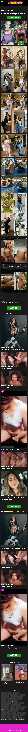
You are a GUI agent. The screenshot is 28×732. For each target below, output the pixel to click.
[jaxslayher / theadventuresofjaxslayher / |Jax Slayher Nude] (14, 483)
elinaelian (4, 699)
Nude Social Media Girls (7, 347)
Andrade (4, 693)
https (25, 713)
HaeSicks (10, 711)
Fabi (20, 699)
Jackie (8, 717)
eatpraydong (14, 697)
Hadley (3, 711)
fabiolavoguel (5, 707)
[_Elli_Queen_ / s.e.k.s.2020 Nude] (7, 672)
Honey (19, 713)
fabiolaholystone (6, 705)
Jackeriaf (4, 303)
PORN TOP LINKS (10, 730)
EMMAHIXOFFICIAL (13, 699)
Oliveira (15, 719)
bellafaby (16, 693)
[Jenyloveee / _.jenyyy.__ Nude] (14, 419)
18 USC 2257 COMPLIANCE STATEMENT (18, 729)
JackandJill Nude (6, 369)
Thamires (22, 719)
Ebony (21, 697)
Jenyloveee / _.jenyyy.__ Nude (10, 449)
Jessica (14, 717)
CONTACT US (5, 729)
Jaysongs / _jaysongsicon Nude (20, 682)
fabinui (21, 703)
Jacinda (4, 715)
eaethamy (22, 695)
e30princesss (5, 695)
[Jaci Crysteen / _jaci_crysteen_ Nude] (14, 331)
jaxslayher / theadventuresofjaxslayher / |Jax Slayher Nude (13, 498)
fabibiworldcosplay (6, 703)
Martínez (4, 719)
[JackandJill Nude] (14, 359)
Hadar (22, 709)
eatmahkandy (5, 697)
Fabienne (16, 703)
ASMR (10, 693)
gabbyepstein (5, 709)
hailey (14, 713)
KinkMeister (18, 730)
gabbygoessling (15, 709)
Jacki (3, 717)
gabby (24, 707)
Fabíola (13, 707)
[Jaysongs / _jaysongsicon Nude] (21, 672)
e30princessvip (14, 695)
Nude (16, 303)
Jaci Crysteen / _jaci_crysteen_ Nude (13, 349)
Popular (2, 391)
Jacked (22, 715)
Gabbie (19, 707)
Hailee (16, 711)
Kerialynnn (11, 303)
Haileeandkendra (6, 713)
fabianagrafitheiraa (13, 701)
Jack (10, 715)
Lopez (20, 717)
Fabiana (4, 701)
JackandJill (15, 715)
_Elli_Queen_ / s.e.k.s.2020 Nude (5, 683)
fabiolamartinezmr (17, 705)
